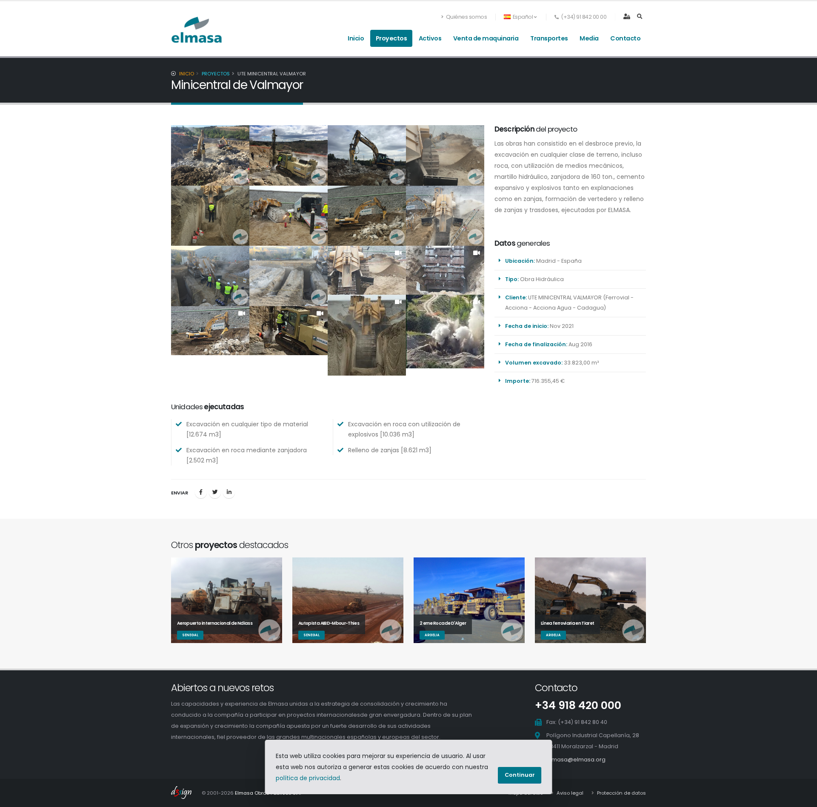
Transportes (549, 38)
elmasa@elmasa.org (576, 759)
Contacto (625, 38)
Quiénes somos (466, 16)
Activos (430, 38)
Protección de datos (621, 793)
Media (589, 38)
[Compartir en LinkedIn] (229, 492)
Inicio (356, 38)
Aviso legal (569, 793)
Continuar (520, 774)
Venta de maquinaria (486, 38)
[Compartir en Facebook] (201, 492)
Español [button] (522, 16)
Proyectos (391, 38)
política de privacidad (308, 778)
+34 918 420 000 (578, 705)
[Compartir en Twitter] (215, 492)
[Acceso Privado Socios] (626, 17)
